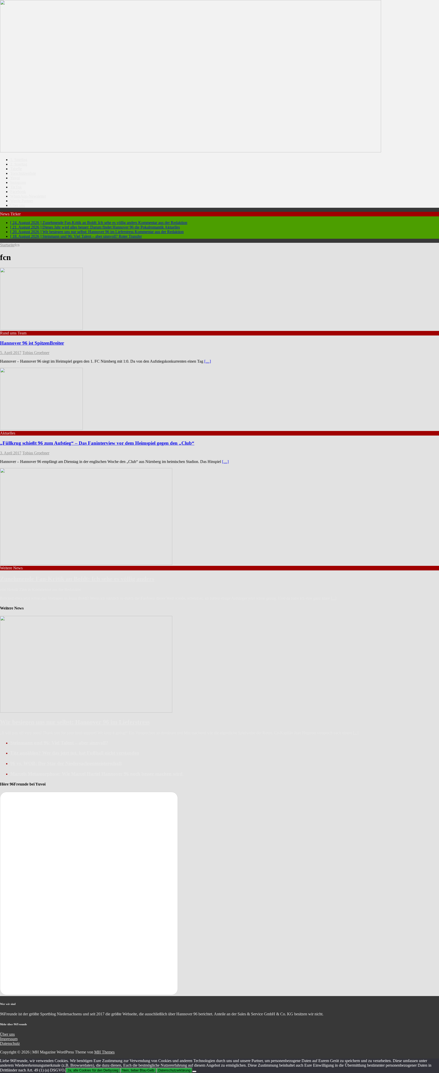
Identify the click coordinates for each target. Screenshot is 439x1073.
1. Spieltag (18, 159)
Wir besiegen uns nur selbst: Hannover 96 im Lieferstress (75, 722)
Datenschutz (10, 1043)
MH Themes (104, 1052)
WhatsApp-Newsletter (28, 196)
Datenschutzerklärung (174, 1070)
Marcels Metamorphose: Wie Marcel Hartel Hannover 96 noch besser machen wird (97, 773)
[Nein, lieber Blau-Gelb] (194, 1071)
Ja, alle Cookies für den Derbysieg (93, 1070)
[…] (207, 361)
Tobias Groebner (35, 352)
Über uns (17, 205)
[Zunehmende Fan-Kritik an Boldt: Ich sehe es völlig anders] (86, 563)
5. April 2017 (10, 352)
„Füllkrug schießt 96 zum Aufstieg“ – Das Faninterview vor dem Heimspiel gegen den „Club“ (97, 443)
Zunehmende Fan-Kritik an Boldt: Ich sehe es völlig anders (77, 578)
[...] (333, 598)
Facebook (18, 191)
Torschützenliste (23, 173)
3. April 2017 (10, 453)
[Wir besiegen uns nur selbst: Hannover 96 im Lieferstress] (86, 711)
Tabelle (16, 169)
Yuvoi (15, 178)
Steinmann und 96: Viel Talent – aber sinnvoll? (59, 742)
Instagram (18, 182)
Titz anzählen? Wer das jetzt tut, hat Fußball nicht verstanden (74, 753)
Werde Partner (21, 201)
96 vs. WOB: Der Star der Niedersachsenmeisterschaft (66, 763)
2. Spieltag (18, 164)
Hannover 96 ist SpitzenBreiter (32, 343)
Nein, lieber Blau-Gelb (138, 1070)
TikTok (16, 187)
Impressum (9, 1039)
